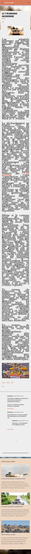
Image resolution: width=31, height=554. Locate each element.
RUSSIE (8, 382)
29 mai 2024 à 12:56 (23, 420)
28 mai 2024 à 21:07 (18, 412)
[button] (3, 22)
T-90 (12, 382)
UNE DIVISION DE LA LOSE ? (8, 534)
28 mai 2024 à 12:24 (18, 396)
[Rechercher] (29, 3)
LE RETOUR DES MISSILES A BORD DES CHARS (13, 478)
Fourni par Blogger (16, 551)
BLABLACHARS (9, 2)
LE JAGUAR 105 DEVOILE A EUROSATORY (12, 506)
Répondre (10, 408)
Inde (4, 382)
